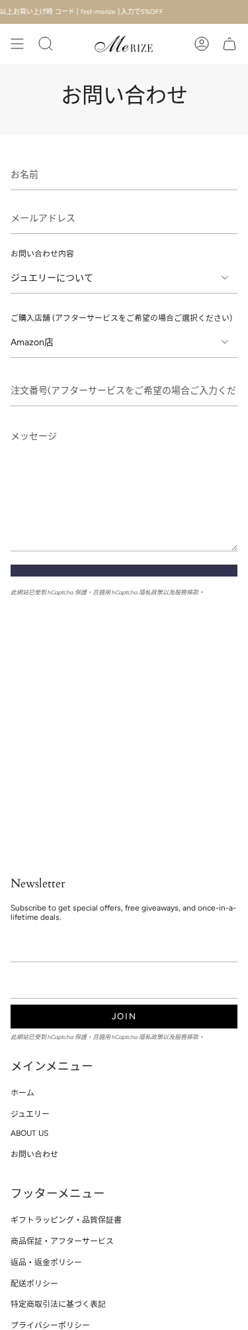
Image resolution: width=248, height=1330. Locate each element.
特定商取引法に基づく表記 (58, 1304)
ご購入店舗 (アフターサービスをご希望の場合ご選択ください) (121, 318)
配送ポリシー (34, 1283)
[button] (46, 44)
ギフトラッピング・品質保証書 (66, 1220)
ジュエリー (30, 1114)
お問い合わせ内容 (42, 253)
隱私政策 (151, 592)
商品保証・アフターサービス (62, 1241)
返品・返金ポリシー (46, 1262)
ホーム (22, 1092)
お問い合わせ (34, 1154)
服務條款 (186, 592)
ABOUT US (29, 1133)
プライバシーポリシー (50, 1325)
